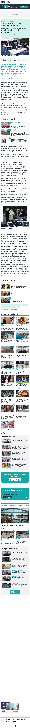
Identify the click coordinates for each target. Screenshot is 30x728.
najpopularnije (9, 548)
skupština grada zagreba (8, 307)
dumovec (24, 304)
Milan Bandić (5, 304)
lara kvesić (14, 309)
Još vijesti (13, 592)
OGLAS (15, 14)
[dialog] (15, 723)
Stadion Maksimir (15, 304)
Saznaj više (15, 726)
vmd (19, 307)
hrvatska (4, 505)
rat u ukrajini (13, 505)
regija (20, 505)
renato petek (5, 309)
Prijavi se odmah (7, 497)
